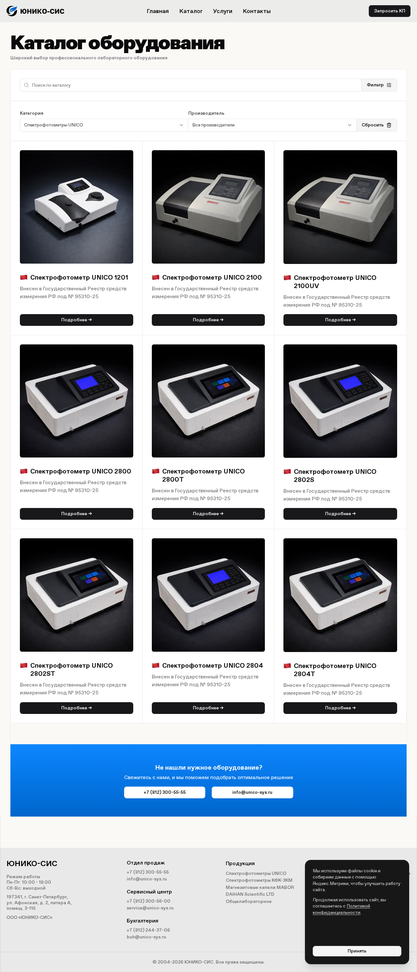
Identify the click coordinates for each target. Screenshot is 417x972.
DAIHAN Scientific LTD (250, 894)
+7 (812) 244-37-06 (148, 930)
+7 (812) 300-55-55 (165, 792)
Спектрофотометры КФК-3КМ (259, 880)
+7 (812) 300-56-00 (148, 901)
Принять (357, 951)
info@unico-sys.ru (252, 792)
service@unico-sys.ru (150, 908)
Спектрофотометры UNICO (256, 873)
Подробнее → (76, 320)
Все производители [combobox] (213, 125)
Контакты (257, 11)
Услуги (222, 11)
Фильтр (375, 85)
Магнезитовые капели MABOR (260, 887)
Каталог (191, 11)
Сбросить (373, 125)
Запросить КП (389, 11)
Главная (158, 11)
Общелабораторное (249, 901)
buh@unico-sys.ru (146, 937)
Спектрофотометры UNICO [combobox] (53, 125)
